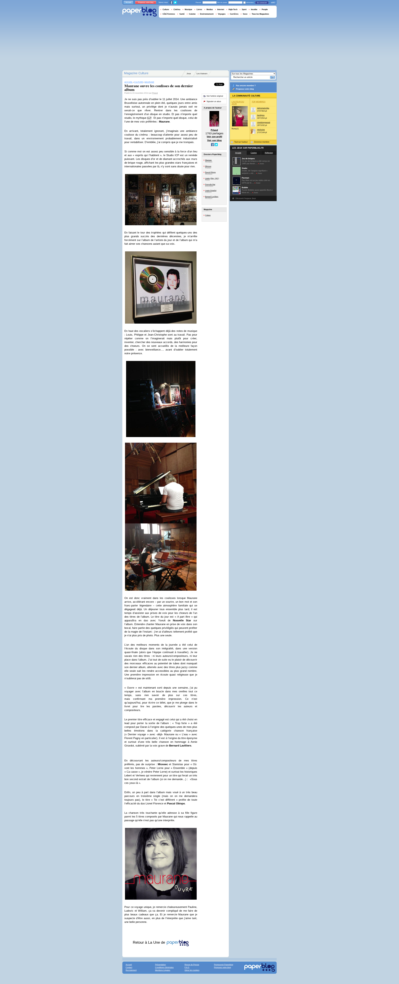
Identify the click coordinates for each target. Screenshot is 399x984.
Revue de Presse (192, 965)
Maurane (208, 160)
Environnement (207, 14)
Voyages (222, 14)
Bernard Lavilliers (211, 196)
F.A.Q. (187, 967)
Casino (254, 153)
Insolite (254, 9)
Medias (210, 9)
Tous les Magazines (260, 14)
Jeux (189, 74)
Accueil (128, 2)
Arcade (238, 153)
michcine (261, 130)
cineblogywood (263, 122)
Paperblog (139, 12)
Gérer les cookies (192, 970)
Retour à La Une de (149, 942)
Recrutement (131, 970)
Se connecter (262, 3)
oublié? (273, 2)
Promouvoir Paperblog (223, 965)
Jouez (261, 164)
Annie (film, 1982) (212, 178)
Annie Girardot (210, 190)
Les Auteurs (202, 74)
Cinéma (176, 9)
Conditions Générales (164, 967)
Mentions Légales (162, 970)
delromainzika (263, 108)
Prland (155, 93)
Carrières (234, 14)
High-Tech (232, 9)
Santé (182, 14)
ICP (149, 117)
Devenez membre (261, 142)
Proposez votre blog (245, 89)
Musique (188, 9)
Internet (220, 9)
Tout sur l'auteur (241, 142)
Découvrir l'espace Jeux (246, 198)
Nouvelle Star (210, 184)
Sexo (245, 14)
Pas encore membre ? (246, 86)
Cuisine (192, 14)
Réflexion (269, 153)
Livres (199, 9)
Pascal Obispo (210, 172)
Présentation (160, 965)
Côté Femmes (169, 14)
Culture (208, 215)
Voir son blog (214, 140)
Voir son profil (214, 136)
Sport (244, 9)
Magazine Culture (136, 73)
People (265, 9)
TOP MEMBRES (258, 102)
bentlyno (260, 115)
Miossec (208, 166)
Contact (129, 967)
